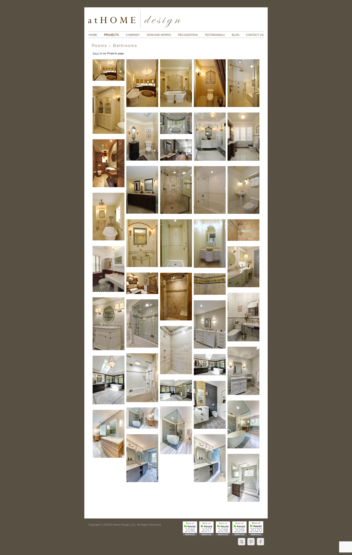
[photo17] (108, 216)
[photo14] (176, 190)
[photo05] (243, 83)
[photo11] (108, 163)
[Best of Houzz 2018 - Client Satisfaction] (223, 528)
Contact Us (255, 34)
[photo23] (243, 266)
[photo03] (176, 83)
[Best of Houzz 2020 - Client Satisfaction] (256, 528)
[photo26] (210, 284)
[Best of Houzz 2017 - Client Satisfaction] (206, 528)
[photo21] (243, 230)
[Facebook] (260, 545)
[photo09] (210, 137)
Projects (111, 34)
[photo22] (108, 269)
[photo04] (210, 83)
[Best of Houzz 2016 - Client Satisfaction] (190, 528)
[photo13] (142, 190)
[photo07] (142, 137)
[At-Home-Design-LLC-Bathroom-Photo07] (210, 458)
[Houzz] (242, 545)
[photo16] (243, 190)
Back (96, 53)
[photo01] (108, 70)
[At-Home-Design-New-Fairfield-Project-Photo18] (243, 478)
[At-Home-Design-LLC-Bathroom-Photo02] (243, 424)
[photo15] (210, 190)
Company (133, 34)
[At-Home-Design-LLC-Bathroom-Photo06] (142, 458)
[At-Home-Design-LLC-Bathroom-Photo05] (108, 434)
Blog (235, 34)
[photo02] (142, 83)
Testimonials (215, 34)
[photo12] (176, 150)
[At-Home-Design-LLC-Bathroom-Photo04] (142, 418)
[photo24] (142, 283)
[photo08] (176, 123)
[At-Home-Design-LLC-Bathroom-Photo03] (176, 430)
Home (93, 34)
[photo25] (176, 296)
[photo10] (243, 137)
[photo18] (142, 243)
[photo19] (176, 243)
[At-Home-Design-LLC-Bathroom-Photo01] (210, 405)
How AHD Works (159, 34)
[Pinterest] (251, 545)
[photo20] (210, 243)
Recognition (188, 34)
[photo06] (108, 110)
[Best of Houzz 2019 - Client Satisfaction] (239, 528)
